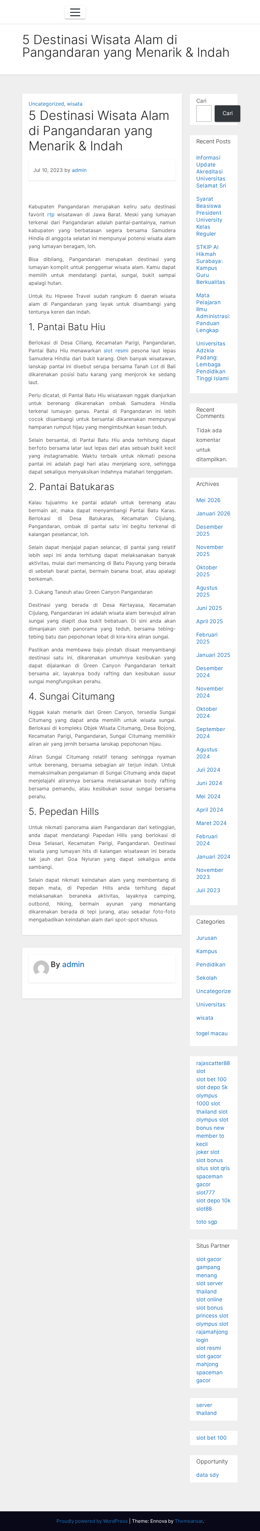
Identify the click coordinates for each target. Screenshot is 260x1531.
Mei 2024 (208, 796)
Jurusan (206, 938)
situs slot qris (213, 1168)
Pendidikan (210, 964)
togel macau (212, 1033)
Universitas (210, 1004)
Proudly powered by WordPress (92, 1521)
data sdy (207, 1475)
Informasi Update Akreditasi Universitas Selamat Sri (211, 171)
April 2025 (209, 621)
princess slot (212, 1315)
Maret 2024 (211, 823)
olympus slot (212, 1119)
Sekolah (206, 978)
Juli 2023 (208, 890)
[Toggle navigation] (75, 12)
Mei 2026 (208, 500)
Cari (201, 101)
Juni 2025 (209, 608)
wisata (74, 104)
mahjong (207, 1364)
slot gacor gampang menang (208, 1267)
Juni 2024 (209, 783)
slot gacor (208, 1356)
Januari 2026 (213, 513)
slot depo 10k (213, 1200)
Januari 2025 (213, 655)
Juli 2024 (208, 770)
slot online (209, 1299)
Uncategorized (46, 104)
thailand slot (212, 1112)
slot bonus (209, 1160)
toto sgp (206, 1222)
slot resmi (116, 350)
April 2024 (209, 810)
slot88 (204, 1209)
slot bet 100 (211, 1079)
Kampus (206, 951)
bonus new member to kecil (210, 1136)
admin (79, 170)
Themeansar (189, 1521)
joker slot (207, 1152)
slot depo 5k (212, 1087)
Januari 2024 (213, 857)
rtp (51, 214)
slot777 (205, 1192)
